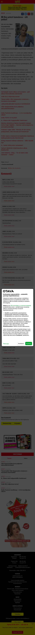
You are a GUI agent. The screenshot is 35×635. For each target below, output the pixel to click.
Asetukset (21, 343)
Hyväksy (28, 343)
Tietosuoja (6, 343)
